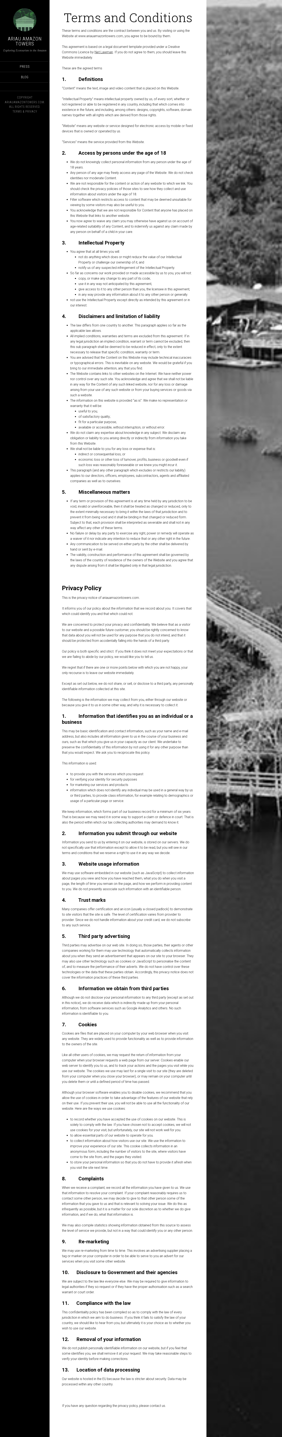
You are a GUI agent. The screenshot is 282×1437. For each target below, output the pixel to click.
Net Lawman (104, 52)
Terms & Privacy (25, 111)
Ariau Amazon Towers (25, 41)
